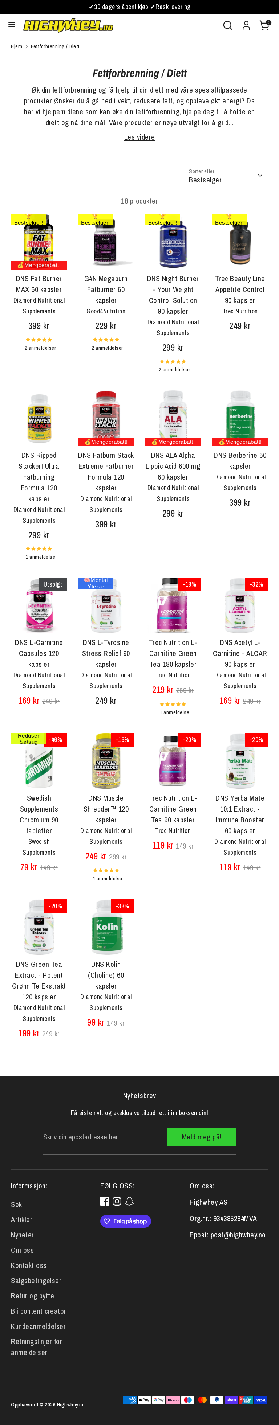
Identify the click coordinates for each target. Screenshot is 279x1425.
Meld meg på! (202, 1137)
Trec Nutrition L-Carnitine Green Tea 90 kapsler (173, 809)
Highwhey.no (71, 1404)
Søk (16, 1204)
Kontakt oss (29, 1265)
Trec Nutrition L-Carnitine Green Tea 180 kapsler (173, 653)
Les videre (139, 137)
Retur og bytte (32, 1296)
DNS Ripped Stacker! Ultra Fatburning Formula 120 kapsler (39, 477)
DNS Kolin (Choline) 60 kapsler (106, 975)
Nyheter (22, 1235)
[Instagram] (117, 1201)
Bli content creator (38, 1311)
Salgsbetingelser (36, 1280)
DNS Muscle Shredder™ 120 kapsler (106, 809)
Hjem (16, 46)
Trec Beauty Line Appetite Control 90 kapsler (240, 289)
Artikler (21, 1219)
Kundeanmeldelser (38, 1326)
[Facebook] (104, 1201)
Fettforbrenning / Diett (55, 46)
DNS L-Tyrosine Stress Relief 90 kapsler (106, 653)
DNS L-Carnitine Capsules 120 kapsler (39, 653)
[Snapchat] (129, 1201)
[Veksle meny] (11, 25)
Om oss (22, 1250)
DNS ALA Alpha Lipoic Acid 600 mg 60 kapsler (173, 466)
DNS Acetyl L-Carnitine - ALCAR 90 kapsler (240, 653)
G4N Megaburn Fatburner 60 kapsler (106, 289)
